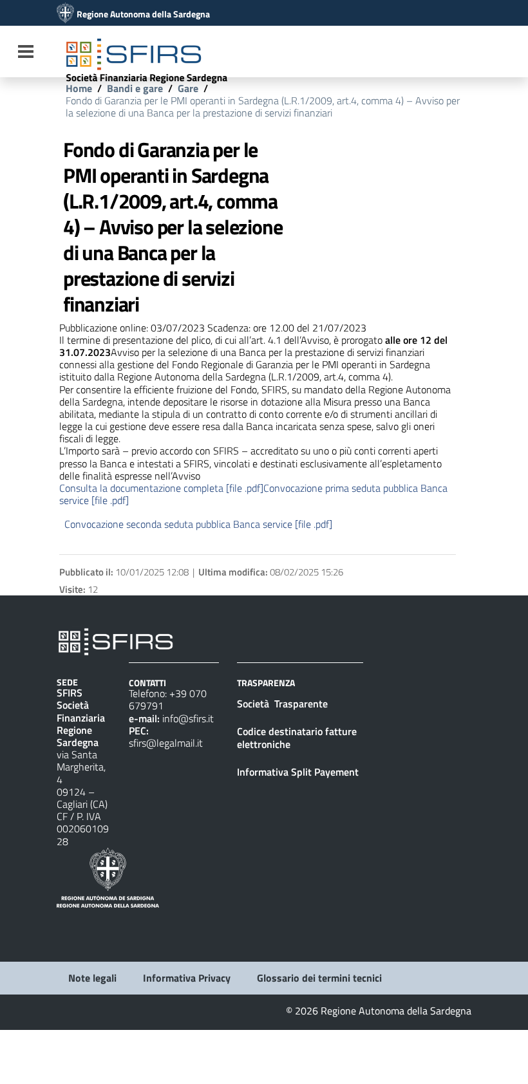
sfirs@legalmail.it (166, 743)
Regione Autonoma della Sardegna (143, 14)
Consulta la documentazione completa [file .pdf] (161, 488)
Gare (188, 88)
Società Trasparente (283, 703)
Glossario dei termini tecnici (319, 978)
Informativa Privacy (187, 978)
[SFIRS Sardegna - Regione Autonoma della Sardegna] (115, 640)
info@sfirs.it (188, 718)
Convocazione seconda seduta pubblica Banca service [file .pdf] (198, 524)
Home (79, 88)
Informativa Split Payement (298, 772)
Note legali (92, 978)
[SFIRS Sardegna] (65, 14)
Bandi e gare (135, 88)
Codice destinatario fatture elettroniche (297, 737)
